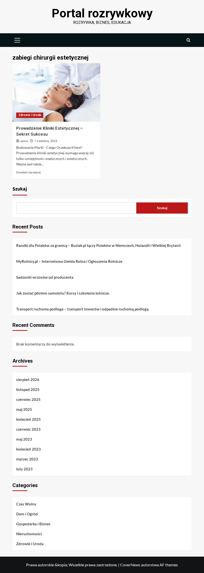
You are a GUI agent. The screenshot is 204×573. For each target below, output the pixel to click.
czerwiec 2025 (28, 399)
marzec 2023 (27, 459)
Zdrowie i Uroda (29, 115)
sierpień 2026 (27, 379)
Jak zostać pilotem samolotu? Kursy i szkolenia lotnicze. (63, 293)
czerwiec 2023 (28, 429)
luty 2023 (24, 469)
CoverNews (130, 564)
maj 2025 (24, 409)
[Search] (188, 40)
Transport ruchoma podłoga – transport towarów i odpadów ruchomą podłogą (82, 309)
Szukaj (19, 189)
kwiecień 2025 (28, 419)
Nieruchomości (29, 534)
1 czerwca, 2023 (45, 141)
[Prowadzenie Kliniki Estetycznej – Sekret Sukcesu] (56, 92)
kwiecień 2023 (28, 449)
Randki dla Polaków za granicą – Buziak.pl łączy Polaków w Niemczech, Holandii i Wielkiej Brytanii (98, 245)
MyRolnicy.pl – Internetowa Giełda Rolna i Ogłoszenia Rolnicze (69, 261)
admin (24, 141)
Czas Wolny (26, 504)
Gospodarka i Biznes (33, 524)
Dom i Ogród (27, 514)
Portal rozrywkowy (102, 13)
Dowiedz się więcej (28, 172)
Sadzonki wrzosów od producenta (44, 277)
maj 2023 (24, 439)
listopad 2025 (28, 389)
